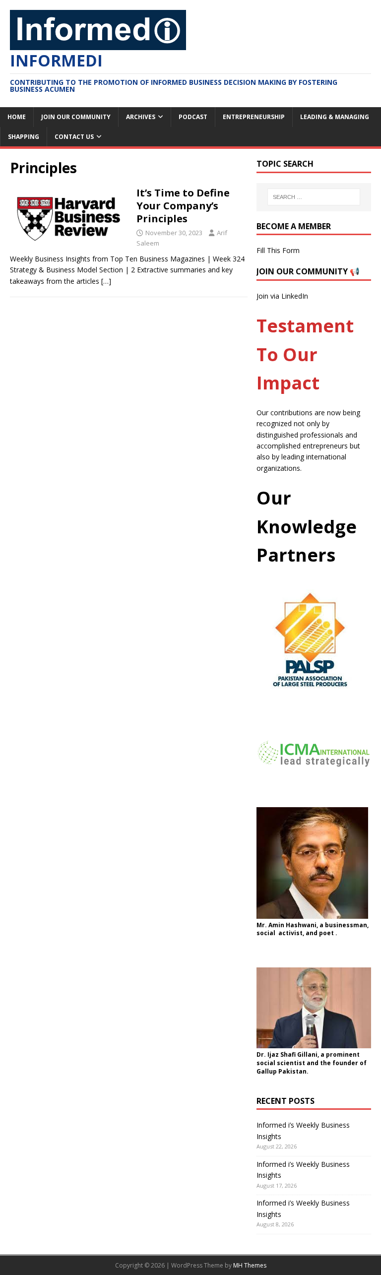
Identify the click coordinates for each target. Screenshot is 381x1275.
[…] (106, 281)
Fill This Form (278, 250)
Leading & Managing (334, 117)
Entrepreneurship (254, 117)
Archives (140, 117)
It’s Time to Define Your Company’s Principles (183, 205)
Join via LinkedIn (282, 296)
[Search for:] (313, 197)
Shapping (23, 136)
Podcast (193, 117)
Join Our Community (76, 117)
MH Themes (249, 1265)
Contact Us (74, 136)
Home (16, 117)
